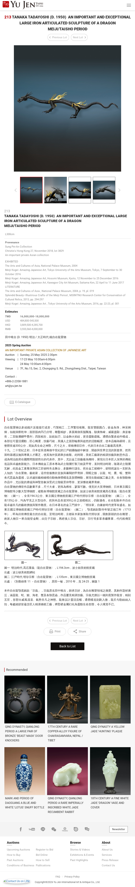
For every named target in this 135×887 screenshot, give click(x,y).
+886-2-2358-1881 (16, 381)
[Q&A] (87, 829)
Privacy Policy (72, 876)
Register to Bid (44, 849)
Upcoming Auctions (18, 849)
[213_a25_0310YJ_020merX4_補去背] (31, 190)
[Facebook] (20, 829)
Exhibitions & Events (82, 854)
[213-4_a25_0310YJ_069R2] (80, 190)
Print (57, 631)
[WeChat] (53, 829)
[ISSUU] (75, 829)
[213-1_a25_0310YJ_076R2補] (55, 190)
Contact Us (108, 865)
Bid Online (42, 854)
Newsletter (118, 829)
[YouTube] (31, 829)
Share (82, 631)
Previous (15, 190)
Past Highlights (79, 860)
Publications (43, 865)
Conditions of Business (20, 865)
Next (119, 190)
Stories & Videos (80, 849)
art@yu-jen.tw (13, 386)
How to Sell (43, 860)
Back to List (67, 646)
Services (107, 854)
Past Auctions (15, 860)
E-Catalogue (22, 402)
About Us (107, 849)
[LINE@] (42, 829)
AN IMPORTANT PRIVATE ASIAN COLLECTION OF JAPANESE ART (45, 350)
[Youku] (64, 829)
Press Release (110, 860)
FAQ (58, 876)
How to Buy (13, 854)
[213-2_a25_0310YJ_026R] (104, 190)
